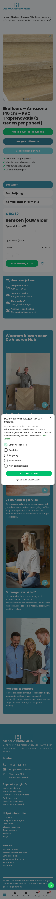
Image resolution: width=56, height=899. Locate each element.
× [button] (50, 418)
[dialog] (28, 449)
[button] (28, 479)
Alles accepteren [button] (29, 473)
